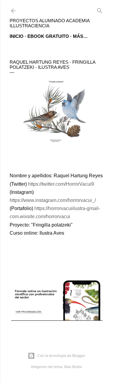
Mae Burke (73, 367)
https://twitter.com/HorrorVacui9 (61, 184)
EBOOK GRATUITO (48, 36)
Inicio (17, 36)
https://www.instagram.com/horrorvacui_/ (53, 200)
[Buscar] (99, 9)
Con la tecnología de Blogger (61, 356)
